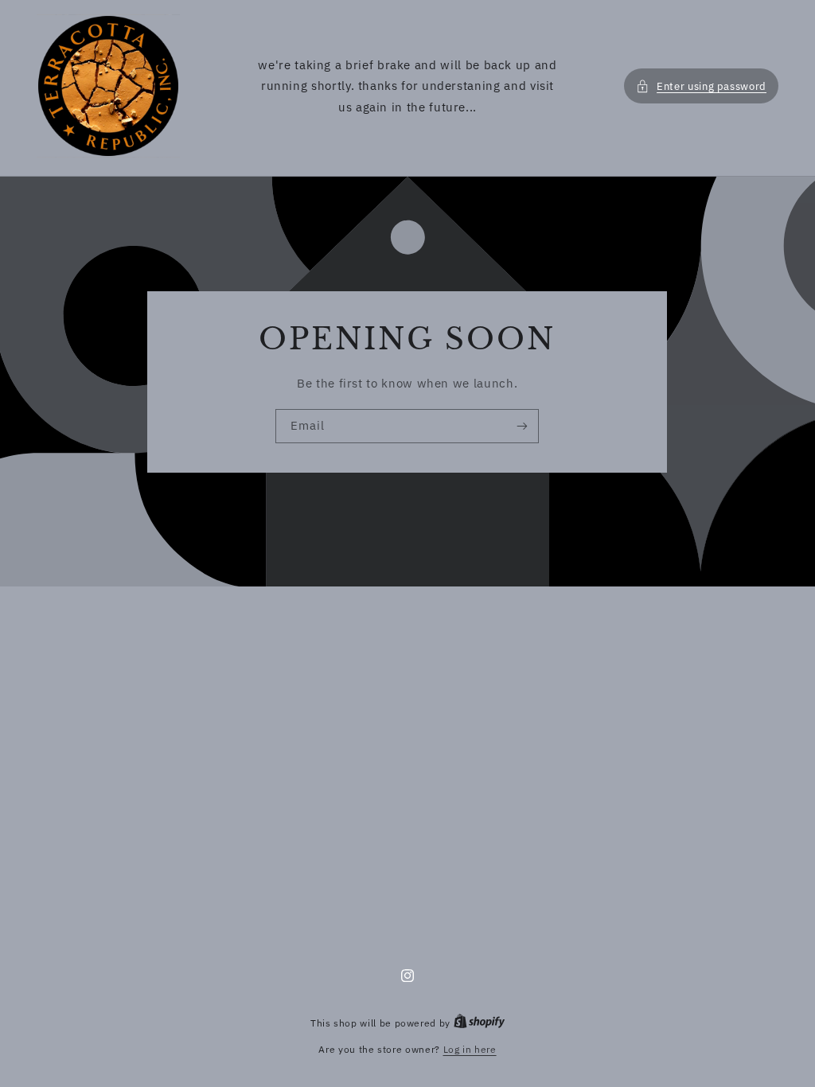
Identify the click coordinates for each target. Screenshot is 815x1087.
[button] (698, 85)
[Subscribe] (522, 426)
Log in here (470, 1049)
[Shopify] (479, 1023)
